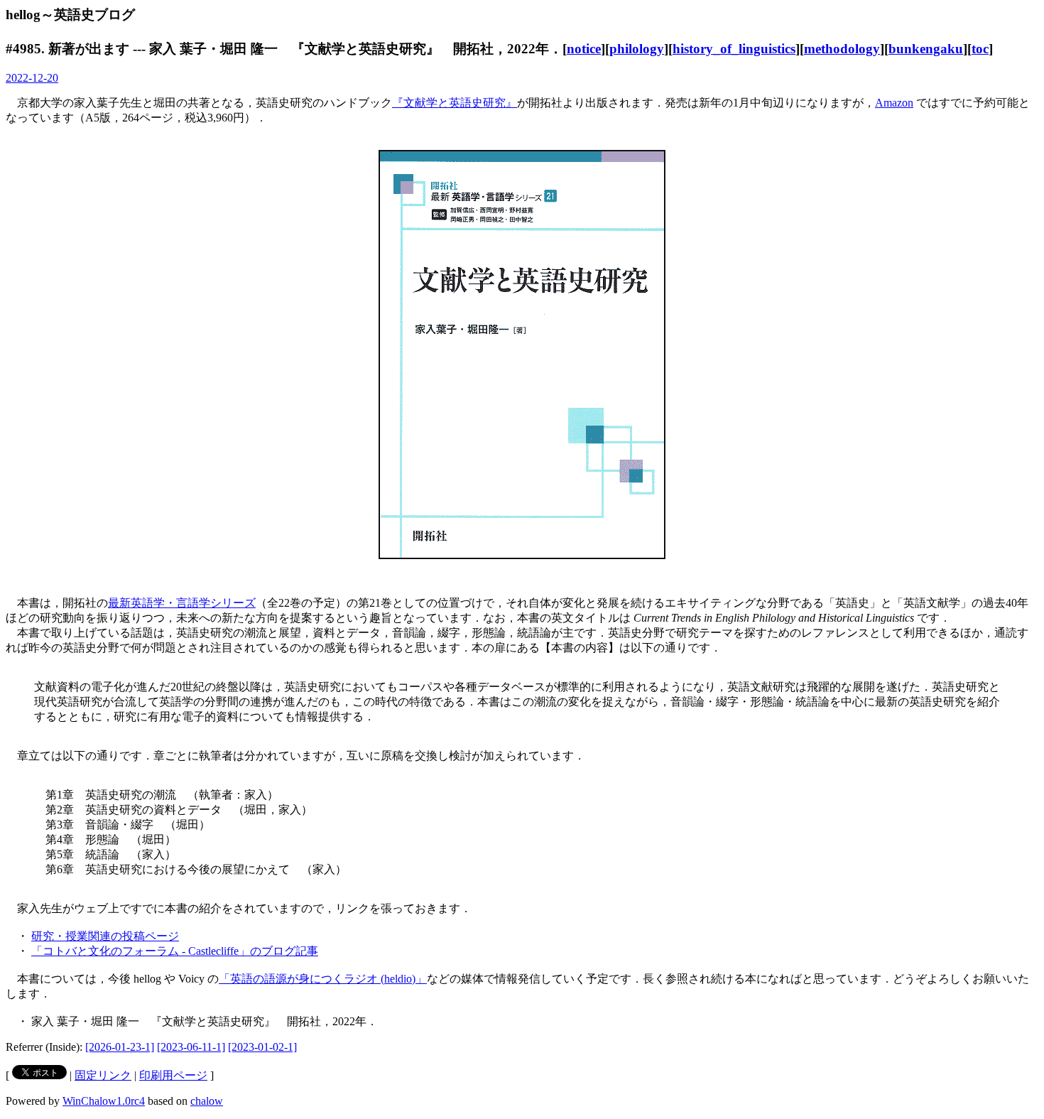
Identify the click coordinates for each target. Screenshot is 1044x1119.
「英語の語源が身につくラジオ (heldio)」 (323, 979)
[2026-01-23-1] (119, 1047)
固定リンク (103, 1075)
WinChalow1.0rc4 (103, 1101)
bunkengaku (925, 48)
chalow (206, 1101)
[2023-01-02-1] (262, 1047)
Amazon (894, 103)
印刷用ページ (173, 1075)
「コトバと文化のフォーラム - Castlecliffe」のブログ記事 (174, 951)
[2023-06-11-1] (191, 1047)
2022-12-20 (32, 78)
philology (636, 48)
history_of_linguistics (734, 48)
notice (584, 48)
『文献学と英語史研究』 (454, 103)
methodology (842, 48)
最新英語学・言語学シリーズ (182, 603)
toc (980, 48)
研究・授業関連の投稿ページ (105, 936)
